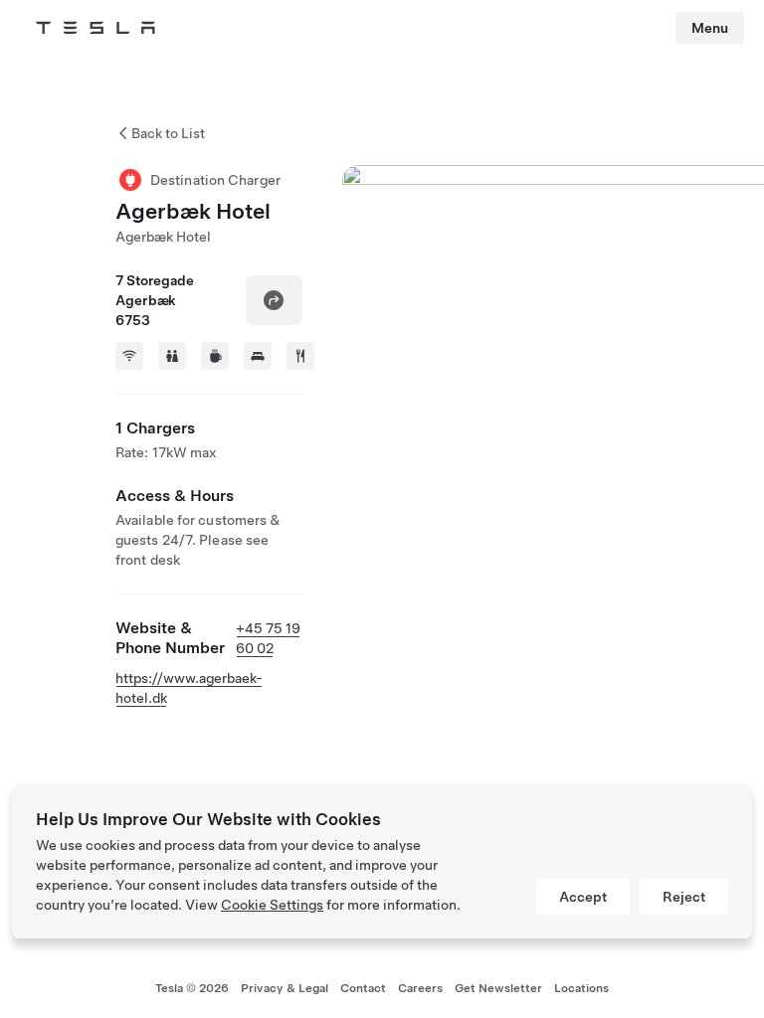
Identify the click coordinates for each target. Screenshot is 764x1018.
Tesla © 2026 (192, 988)
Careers (420, 988)
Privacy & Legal (284, 988)
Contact (363, 988)
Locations (581, 988)
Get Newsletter (498, 988)
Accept (583, 897)
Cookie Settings (272, 905)
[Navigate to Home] (95, 28)
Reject (684, 897)
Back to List (168, 133)
